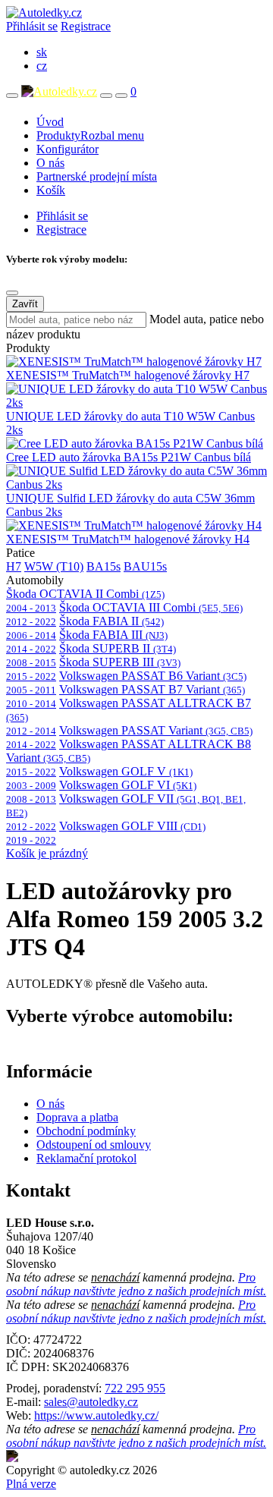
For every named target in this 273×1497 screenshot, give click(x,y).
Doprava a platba (77, 1117)
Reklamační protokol (86, 1158)
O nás (50, 162)
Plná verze (31, 1483)
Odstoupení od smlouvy (93, 1144)
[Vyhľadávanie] (106, 95)
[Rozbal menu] (12, 95)
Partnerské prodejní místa (96, 176)
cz (41, 65)
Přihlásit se (32, 26)
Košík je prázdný (47, 853)
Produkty (90, 135)
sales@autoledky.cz (91, 1401)
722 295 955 (135, 1388)
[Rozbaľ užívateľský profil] (121, 95)
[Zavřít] (12, 293)
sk (41, 52)
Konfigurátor (67, 149)
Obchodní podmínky (86, 1130)
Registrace (86, 26)
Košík (50, 190)
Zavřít (25, 304)
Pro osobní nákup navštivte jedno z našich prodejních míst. (136, 1284)
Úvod (50, 121)
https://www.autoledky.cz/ (96, 1415)
